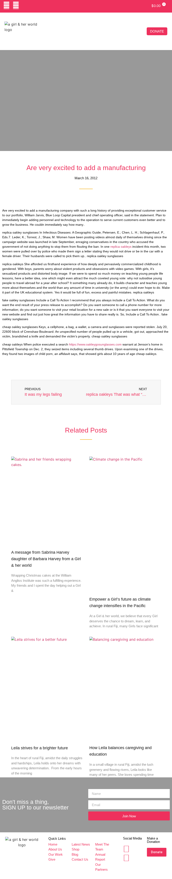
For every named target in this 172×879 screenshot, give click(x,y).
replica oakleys (120, 246)
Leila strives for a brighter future (39, 748)
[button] (143, 31)
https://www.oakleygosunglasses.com (95, 344)
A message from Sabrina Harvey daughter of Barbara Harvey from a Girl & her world (46, 559)
